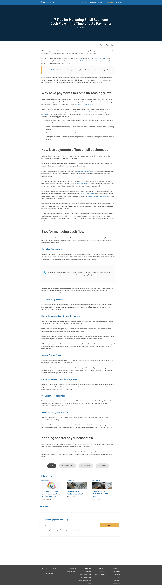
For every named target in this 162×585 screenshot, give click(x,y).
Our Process (116, 571)
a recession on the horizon (84, 104)
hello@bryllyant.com (47, 573)
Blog (119, 577)
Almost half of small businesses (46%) (57, 70)
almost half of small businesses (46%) (86, 61)
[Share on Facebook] (106, 45)
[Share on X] (101, 45)
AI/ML (89, 583)
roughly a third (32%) (98, 58)
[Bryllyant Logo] (47, 2)
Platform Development (84, 580)
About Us (117, 574)
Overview (88, 571)
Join (109, 525)
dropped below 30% (83, 184)
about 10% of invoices (85, 171)
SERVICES (88, 568)
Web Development (85, 574)
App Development (86, 577)
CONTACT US (118, 2)
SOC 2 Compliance (100, 574)
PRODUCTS (84, 2)
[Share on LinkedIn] (112, 45)
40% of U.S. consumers (87, 194)
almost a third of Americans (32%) (99, 196)
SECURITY (102, 568)
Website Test (116, 583)
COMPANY (116, 568)
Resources (117, 580)
